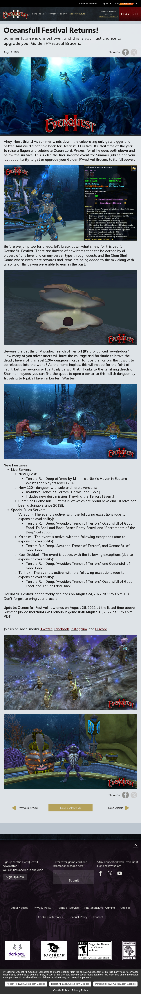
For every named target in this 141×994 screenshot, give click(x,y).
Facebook (61, 629)
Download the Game (108, 16)
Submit (74, 880)
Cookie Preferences (50, 917)
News (34, 14)
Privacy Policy (42, 907)
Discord (101, 629)
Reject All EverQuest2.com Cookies (70, 983)
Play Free (130, 14)
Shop (62, 14)
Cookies (125, 907)
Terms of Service (68, 907)
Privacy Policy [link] (80, 990)
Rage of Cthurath (77, 14)
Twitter (46, 629)
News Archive (70, 807)
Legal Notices (19, 907)
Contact (98, 917)
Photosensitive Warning (99, 907)
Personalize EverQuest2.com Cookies (115, 983)
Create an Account (88, 3)
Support (52, 14)
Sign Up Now (15, 877)
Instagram (79, 629)
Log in (105, 3)
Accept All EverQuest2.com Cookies (26, 983)
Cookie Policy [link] (61, 990)
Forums (43, 14)
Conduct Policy (78, 917)
